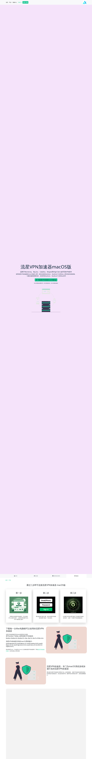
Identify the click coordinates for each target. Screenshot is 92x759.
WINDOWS (57, 576)
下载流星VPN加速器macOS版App (46, 280)
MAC (77, 576)
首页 (7, 2)
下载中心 (20, 2)
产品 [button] (10, 2)
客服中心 (15, 2)
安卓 (36, 576)
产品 (10, 580)
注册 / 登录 (25, 2)
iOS (16, 576)
